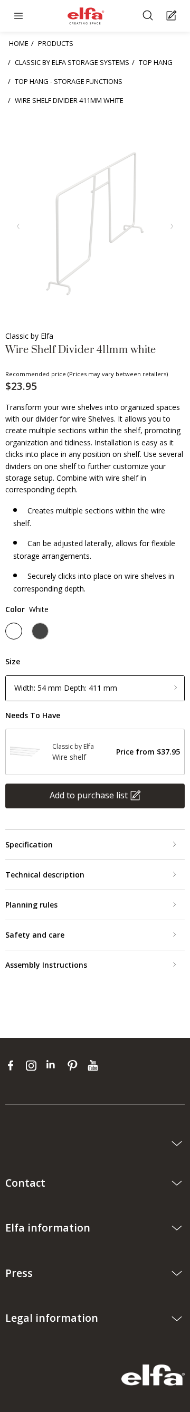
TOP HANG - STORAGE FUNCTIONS (68, 81)
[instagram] (33, 1065)
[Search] (149, 16)
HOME (18, 43)
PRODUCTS (55, 43)
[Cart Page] (172, 16)
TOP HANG (156, 62)
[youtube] (94, 1065)
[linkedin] (54, 1065)
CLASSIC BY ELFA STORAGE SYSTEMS (72, 62)
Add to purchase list (89, 795)
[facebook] (13, 1065)
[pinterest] (74, 1065)
